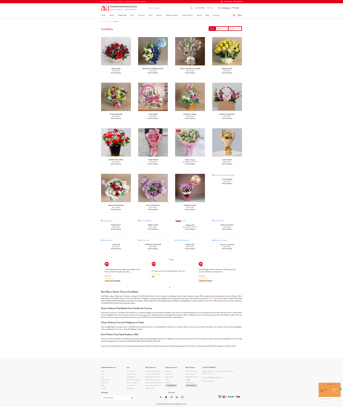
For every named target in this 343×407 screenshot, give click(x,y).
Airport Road (169, 377)
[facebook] (161, 397)
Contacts (216, 15)
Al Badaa (168, 383)
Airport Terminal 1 (190, 374)
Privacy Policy (130, 371)
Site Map (103, 388)
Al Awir (167, 380)
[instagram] (171, 397)
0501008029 (237, 2)
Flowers (159, 15)
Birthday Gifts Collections (152, 380)
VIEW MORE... (171, 385)
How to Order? (187, 15)
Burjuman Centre (190, 383)
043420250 (228, 2)
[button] (169, 287)
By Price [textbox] (219, 29)
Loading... (171, 259)
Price (132, 15)
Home (103, 15)
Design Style (122, 15)
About (111, 15)
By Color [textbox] (232, 29)
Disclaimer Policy (131, 374)
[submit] (132, 398)
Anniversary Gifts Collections (153, 383)
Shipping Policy (131, 377)
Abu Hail (167, 371)
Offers (239, 15)
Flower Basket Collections (152, 377)
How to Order (131, 385)
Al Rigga (187, 380)
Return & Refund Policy (133, 380)
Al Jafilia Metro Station (192, 377)
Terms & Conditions (132, 383)
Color (150, 15)
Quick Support (105, 380)
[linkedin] (177, 397)
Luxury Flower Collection (152, 374)
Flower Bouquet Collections (153, 371)
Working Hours (131, 388)
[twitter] (166, 397)
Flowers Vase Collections (152, 385)
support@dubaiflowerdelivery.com (213, 378)
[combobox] (222, 28)
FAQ (102, 385)
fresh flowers (120, 329)
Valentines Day (149, 388)
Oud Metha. (215, 298)
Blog (207, 15)
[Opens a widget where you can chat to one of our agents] (329, 391)
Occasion (141, 15)
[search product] (191, 8)
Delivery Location (108, 21)
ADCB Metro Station (191, 371)
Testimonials (104, 383)
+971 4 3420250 (208, 381)
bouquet (137, 312)
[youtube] (182, 397)
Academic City (169, 374)
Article (199, 15)
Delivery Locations (172, 15)
